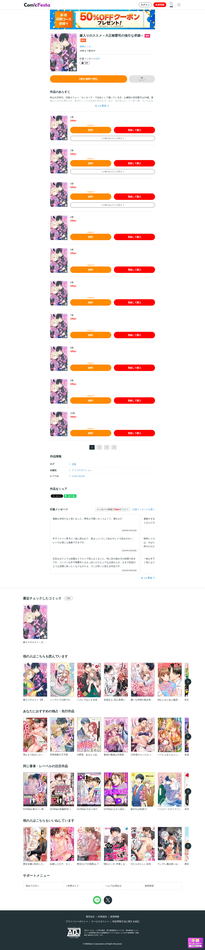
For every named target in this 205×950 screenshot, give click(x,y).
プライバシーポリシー (77, 921)
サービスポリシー (100, 921)
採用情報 (114, 916)
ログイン (145, 4)
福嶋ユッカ (85, 46)
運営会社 (90, 916)
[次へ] (188, 682)
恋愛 (74, 464)
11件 (97, 58)
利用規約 (102, 916)
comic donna (78, 476)
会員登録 (159, 4)
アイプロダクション (82, 470)
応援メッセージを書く (144, 509)
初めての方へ (32, 886)
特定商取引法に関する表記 (125, 921)
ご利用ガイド (72, 886)
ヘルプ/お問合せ (113, 886)
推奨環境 (149, 886)
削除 (68, 598)
